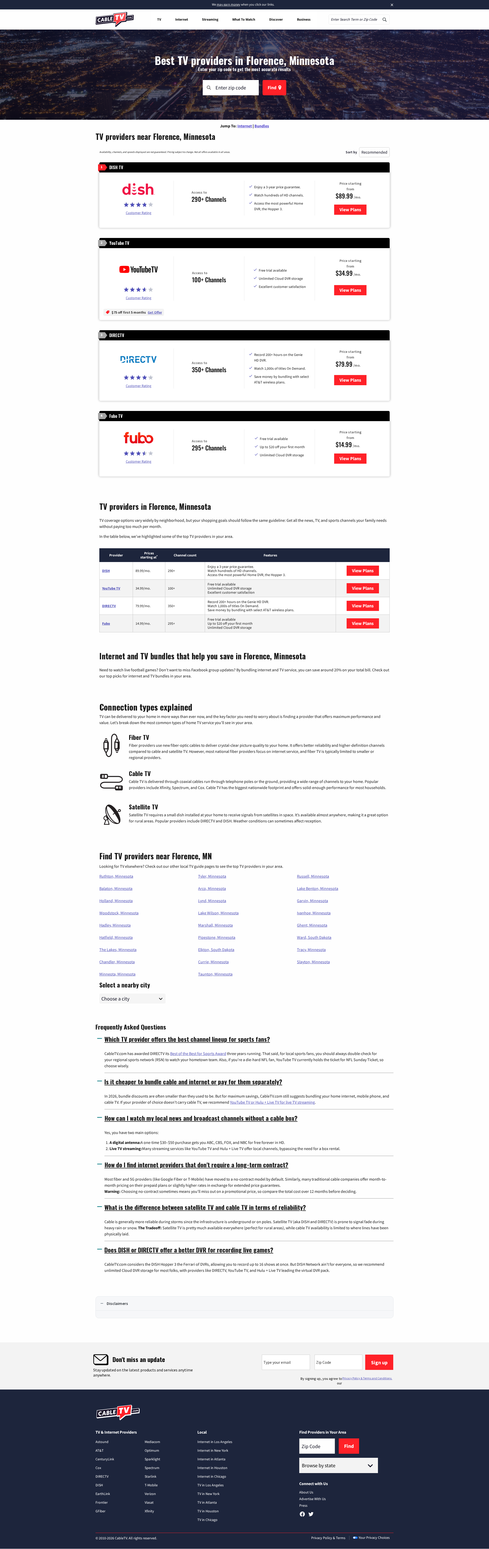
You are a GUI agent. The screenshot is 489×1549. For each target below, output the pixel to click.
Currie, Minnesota (213, 961)
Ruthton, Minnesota (116, 876)
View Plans (352, 209)
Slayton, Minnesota (313, 961)
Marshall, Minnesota (215, 925)
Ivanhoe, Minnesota (314, 912)
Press (303, 1505)
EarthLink (103, 1493)
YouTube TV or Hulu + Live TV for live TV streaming (272, 1102)
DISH (106, 570)
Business (303, 19)
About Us (306, 1492)
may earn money (228, 4)
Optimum (152, 1450)
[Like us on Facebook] (302, 1516)
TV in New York (208, 1493)
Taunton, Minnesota (215, 974)
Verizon (150, 1493)
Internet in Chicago (211, 1476)
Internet (181, 19)
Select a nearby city (124, 984)
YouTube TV (111, 588)
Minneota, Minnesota (117, 974)
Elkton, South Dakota (216, 949)
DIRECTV (109, 606)
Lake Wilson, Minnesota (218, 912)
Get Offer (155, 312)
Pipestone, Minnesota (216, 937)
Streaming (210, 19)
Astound (102, 1441)
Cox (98, 1467)
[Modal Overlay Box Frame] (244, 1366)
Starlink (150, 1476)
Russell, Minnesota (313, 876)
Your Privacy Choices (374, 1537)
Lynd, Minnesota (212, 900)
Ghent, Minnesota (312, 925)
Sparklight (152, 1459)
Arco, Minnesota (212, 888)
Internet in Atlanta (211, 1459)
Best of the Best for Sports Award (198, 1053)
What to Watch (243, 19)
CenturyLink (105, 1459)
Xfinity (149, 1511)
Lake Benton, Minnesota (317, 888)
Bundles (261, 125)
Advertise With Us (312, 1499)
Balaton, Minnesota (115, 888)
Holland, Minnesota (116, 900)
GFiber (100, 1511)
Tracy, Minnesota (311, 949)
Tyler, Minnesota (212, 876)
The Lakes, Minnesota (118, 949)
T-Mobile (151, 1485)
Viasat (149, 1502)
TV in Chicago (207, 1519)
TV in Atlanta (207, 1502)
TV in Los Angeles (210, 1485)
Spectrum (152, 1467)
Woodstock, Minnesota (119, 912)
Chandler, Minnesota (117, 961)
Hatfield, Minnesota (116, 937)
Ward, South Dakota (314, 937)
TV (159, 19)
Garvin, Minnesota (312, 900)
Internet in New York (212, 1450)
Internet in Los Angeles (214, 1441)
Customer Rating (138, 212)
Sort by (351, 152)
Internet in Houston (212, 1467)
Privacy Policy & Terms (328, 1538)
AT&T (100, 1450)
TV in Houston (208, 1511)
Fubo (106, 623)
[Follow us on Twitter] (311, 1516)
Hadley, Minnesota (115, 925)
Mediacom (152, 1441)
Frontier (102, 1502)
